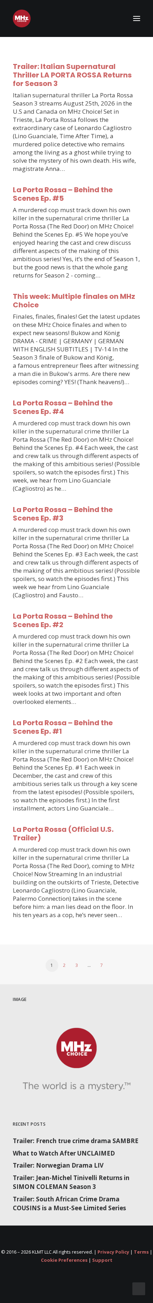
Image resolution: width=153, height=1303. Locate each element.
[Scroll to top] (138, 1288)
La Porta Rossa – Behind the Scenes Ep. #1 (63, 727)
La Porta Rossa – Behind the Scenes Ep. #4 (63, 407)
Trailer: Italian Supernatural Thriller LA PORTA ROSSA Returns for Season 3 (72, 74)
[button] (136, 18)
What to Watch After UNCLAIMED (64, 1153)
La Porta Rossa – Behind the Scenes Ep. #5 (63, 194)
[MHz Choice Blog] (22, 18)
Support (102, 1260)
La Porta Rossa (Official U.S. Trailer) (63, 833)
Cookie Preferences (64, 1260)
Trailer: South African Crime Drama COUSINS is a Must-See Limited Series (69, 1203)
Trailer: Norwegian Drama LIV (58, 1165)
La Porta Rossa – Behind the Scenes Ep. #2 (63, 620)
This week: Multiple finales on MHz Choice (74, 300)
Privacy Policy (113, 1252)
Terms (141, 1252)
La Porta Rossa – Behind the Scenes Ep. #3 (63, 514)
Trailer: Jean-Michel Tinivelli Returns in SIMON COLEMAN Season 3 (71, 1182)
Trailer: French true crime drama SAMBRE (75, 1141)
